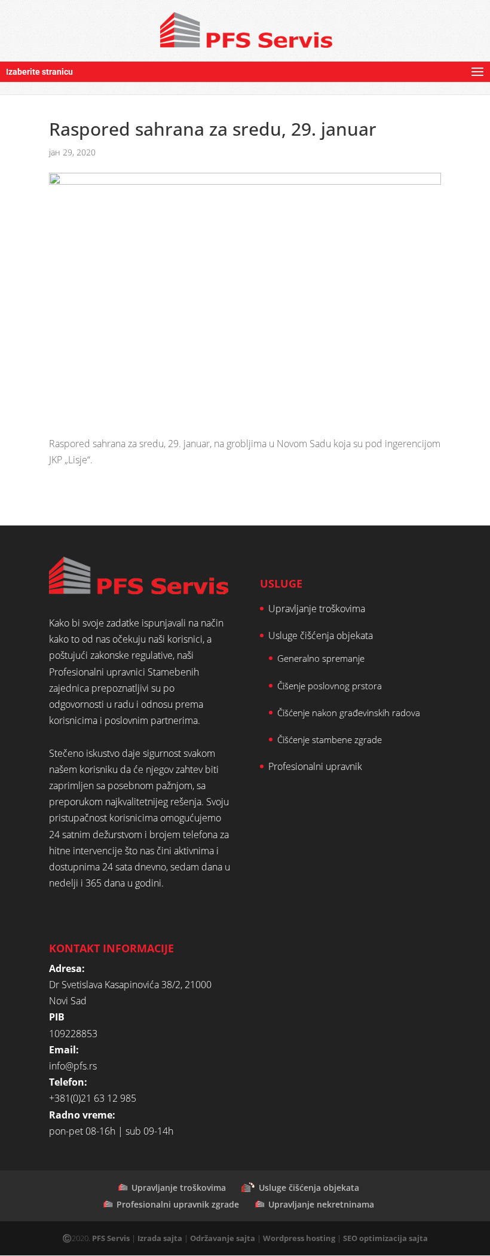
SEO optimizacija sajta (385, 1238)
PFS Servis (111, 1238)
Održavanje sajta (222, 1238)
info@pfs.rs (73, 1065)
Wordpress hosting (299, 1238)
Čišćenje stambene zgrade (329, 739)
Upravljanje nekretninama (321, 1204)
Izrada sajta (159, 1238)
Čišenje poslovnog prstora (329, 686)
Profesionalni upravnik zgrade (178, 1204)
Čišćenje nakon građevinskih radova (348, 713)
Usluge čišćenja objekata (320, 635)
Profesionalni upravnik (315, 766)
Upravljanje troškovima (316, 608)
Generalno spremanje (321, 658)
